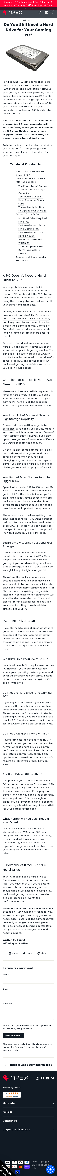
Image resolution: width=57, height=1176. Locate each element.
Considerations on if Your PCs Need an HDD (30, 180)
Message (7, 1003)
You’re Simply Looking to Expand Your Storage (32, 209)
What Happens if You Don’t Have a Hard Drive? (30, 250)
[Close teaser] (17, 1172)
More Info (9, 1103)
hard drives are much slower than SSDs (26, 318)
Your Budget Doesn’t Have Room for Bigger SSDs (31, 200)
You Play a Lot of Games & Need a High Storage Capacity (32, 190)
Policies (7, 1112)
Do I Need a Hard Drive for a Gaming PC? (31, 227)
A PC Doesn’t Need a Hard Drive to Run (31, 173)
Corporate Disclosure (16, 1129)
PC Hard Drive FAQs (27, 214)
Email (5, 989)
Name (6, 974)
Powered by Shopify (11, 1087)
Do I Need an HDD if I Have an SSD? (30, 234)
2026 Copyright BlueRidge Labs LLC (40, 1165)
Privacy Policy (22, 1047)
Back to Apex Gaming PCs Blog (31, 1065)
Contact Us (10, 1120)
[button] (8, 1168)
